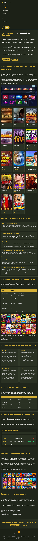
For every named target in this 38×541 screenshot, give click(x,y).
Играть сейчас (6, 59)
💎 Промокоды (4, 21)
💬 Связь (4, 7)
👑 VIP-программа (5, 24)
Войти (3, 27)
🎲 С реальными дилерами (7, 18)
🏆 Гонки (3, 5)
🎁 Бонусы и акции (5, 15)
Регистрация (7, 27)
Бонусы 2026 (15, 59)
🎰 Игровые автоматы (6, 10)
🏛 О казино (4, 13)
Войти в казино (24, 525)
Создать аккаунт (14, 525)
